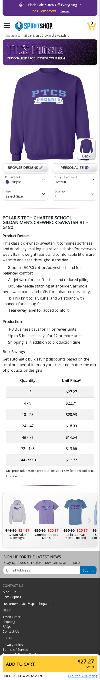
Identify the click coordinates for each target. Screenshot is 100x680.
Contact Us (11, 631)
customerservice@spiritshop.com (28, 603)
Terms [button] (64, 11)
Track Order (11, 617)
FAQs (7, 626)
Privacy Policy (13, 644)
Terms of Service (15, 649)
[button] (7, 26)
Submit (88, 570)
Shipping (9, 621)
